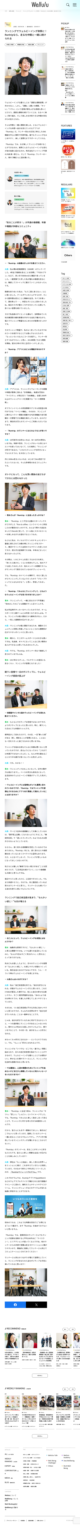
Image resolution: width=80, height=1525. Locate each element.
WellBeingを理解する (11, 1508)
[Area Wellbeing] (68, 242)
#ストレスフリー (66, 281)
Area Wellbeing (69, 1461)
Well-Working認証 (11, 1504)
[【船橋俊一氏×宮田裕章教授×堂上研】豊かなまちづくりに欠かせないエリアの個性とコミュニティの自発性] (46, 1351)
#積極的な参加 (20, 44)
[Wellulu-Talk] (68, 195)
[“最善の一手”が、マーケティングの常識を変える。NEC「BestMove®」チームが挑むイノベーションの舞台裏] (68, 91)
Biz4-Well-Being (67, 1467)
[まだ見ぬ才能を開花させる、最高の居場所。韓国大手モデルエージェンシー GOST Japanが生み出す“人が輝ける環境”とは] (68, 55)
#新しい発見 (65, 314)
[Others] (68, 256)
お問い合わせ (40, 1520)
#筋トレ (63, 1424)
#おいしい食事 (66, 278)
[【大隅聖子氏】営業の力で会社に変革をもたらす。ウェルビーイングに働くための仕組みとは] (64, 1351)
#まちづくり (48, 1364)
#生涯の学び (65, 323)
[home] (40, 5)
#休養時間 (65, 293)
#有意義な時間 (66, 317)
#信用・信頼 (65, 296)
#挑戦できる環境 (66, 311)
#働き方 (31, 1360)
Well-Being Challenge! (52, 1462)
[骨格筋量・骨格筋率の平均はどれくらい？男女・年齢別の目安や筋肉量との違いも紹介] (46, 1411)
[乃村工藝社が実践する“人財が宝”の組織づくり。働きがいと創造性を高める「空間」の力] (68, 108)
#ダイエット (15, 1426)
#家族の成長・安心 (67, 302)
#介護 (63, 1364)
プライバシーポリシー (12, 1520)
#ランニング (41, 44)
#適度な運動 (31, 44)
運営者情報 (31, 1520)
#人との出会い (66, 287)
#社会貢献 (65, 329)
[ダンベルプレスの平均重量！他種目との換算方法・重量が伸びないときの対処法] (64, 1411)
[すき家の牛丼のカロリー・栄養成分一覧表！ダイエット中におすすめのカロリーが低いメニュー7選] (29, 1411)
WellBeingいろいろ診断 (11, 1500)
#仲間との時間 (9, 44)
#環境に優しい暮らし (67, 320)
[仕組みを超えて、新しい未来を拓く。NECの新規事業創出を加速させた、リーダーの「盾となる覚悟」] (68, 73)
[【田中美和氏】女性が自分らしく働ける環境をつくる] (29, 1351)
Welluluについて (10, 1495)
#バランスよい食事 (67, 284)
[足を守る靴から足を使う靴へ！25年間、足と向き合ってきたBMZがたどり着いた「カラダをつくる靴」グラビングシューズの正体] (68, 36)
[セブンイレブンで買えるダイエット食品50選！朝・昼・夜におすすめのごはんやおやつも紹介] (12, 1411)
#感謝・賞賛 (65, 308)
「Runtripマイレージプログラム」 (23, 1172)
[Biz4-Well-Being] (68, 227)
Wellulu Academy (67, 1456)
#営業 (66, 1364)
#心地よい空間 (66, 305)
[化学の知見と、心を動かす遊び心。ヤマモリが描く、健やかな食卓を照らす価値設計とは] (12, 1351)
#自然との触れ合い (67, 335)
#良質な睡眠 (65, 338)
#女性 (35, 1360)
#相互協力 (65, 326)
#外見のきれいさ (66, 299)
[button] (65, 1329)
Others (50, 1466)
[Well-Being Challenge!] (68, 211)
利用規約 (23, 1520)
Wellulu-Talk (52, 1455)
